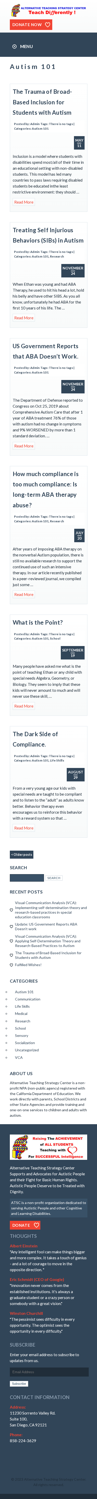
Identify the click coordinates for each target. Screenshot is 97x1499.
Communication (27, 999)
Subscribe (19, 1384)
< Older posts (21, 855)
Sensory (21, 1035)
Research (57, 256)
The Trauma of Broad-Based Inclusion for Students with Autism (42, 102)
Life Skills (57, 760)
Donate (21, 1225)
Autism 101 (40, 128)
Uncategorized (27, 1050)
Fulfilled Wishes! (28, 964)
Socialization (25, 1042)
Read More (23, 202)
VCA (19, 1057)
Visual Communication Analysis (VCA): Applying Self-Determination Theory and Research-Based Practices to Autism (47, 941)
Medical (21, 1013)
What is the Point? (38, 622)
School (55, 638)
